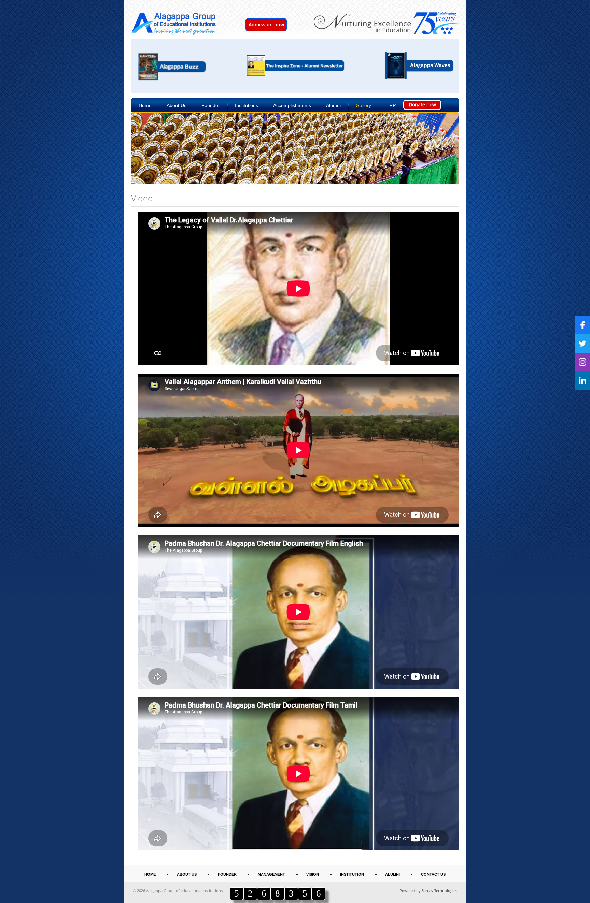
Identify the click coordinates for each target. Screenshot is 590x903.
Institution (352, 874)
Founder (210, 105)
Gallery (363, 105)
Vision (312, 874)
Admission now (266, 24)
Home (145, 105)
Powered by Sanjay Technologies (428, 890)
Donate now (422, 104)
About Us (176, 105)
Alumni (333, 105)
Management (271, 874)
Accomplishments (292, 105)
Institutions (246, 105)
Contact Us (433, 874)
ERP (391, 105)
